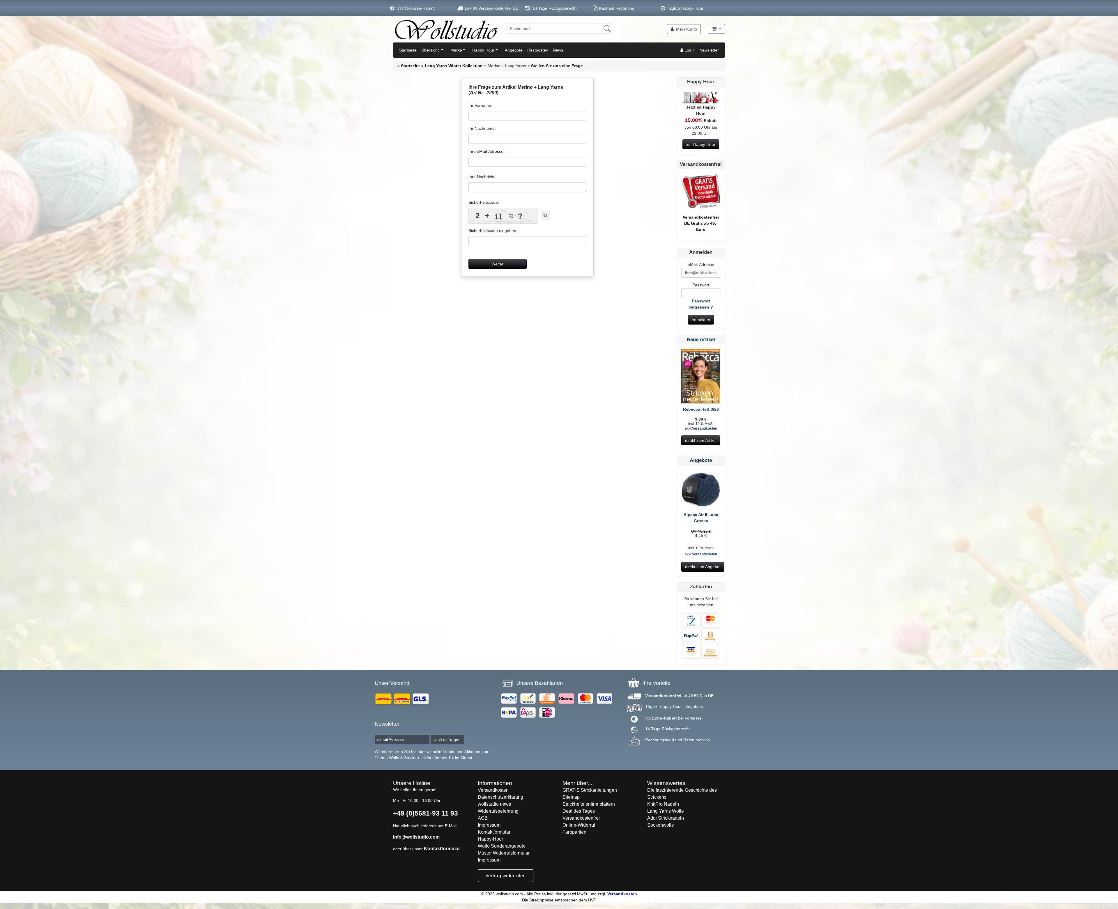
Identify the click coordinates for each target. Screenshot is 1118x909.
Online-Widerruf (578, 825)
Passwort (700, 285)
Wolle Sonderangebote (502, 846)
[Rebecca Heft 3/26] (700, 377)
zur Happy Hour (700, 144)
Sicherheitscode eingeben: (492, 230)
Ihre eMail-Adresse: (486, 151)
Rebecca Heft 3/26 (701, 409)
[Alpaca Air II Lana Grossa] (700, 490)
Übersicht (430, 50)
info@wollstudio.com (416, 836)
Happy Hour (483, 50)
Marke (456, 50)
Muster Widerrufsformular (504, 852)
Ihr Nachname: (482, 128)
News (558, 50)
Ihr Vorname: (480, 105)
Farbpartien (574, 832)
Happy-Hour (490, 839)
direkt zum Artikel (701, 440)
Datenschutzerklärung (500, 797)
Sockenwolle (660, 825)
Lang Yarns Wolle (665, 811)
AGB (483, 818)
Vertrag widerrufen (505, 875)
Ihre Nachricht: (482, 176)
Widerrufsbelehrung (498, 811)
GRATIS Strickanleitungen (589, 790)
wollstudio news (494, 804)
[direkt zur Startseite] (446, 29)
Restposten (537, 50)
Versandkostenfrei (581, 818)
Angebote (514, 50)
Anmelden (700, 319)
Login (689, 50)
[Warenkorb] (716, 29)
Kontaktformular (442, 848)
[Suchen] (607, 28)
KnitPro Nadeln (663, 804)
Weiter (497, 264)
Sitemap (571, 797)
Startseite (408, 50)
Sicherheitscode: (483, 202)
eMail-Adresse (701, 264)
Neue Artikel (701, 339)
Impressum (489, 825)
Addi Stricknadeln (665, 818)
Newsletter (709, 50)
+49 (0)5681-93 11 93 (425, 813)
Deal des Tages (578, 811)
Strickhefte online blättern (588, 804)
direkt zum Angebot (703, 566)
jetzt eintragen (447, 739)
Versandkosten (704, 428)
